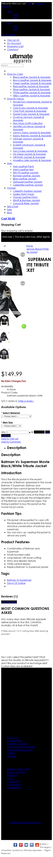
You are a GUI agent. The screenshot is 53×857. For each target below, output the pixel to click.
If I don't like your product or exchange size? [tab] (25, 661)
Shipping (12, 775)
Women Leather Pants (25, 197)
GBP (15, 17)
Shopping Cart (15, 46)
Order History (14, 787)
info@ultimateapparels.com (25, 822)
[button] (30, 432)
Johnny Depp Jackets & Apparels (32, 132)
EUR (15, 14)
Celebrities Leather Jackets (28, 184)
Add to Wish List (9, 438)
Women (11, 187)
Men (9, 163)
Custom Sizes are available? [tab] (16, 666)
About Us (12, 737)
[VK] (26, 845)
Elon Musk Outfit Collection (28, 123)
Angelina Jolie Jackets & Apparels (32, 160)
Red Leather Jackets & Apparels (31, 86)
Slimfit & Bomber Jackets (26, 200)
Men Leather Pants (23, 166)
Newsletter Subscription (20, 749)
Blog (9, 212)
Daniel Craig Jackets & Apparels (31, 114)
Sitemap (11, 756)
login (28, 3)
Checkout (12, 49)
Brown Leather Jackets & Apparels (32, 80)
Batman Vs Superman (19, 579)
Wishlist (11, 753)
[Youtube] (37, 845)
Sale (9, 209)
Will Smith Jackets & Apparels (29, 157)
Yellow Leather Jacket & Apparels (31, 95)
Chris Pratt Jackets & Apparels (29, 110)
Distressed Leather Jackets (27, 181)
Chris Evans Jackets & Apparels (30, 107)
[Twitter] (10, 845)
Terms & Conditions (17, 743)
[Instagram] (32, 845)
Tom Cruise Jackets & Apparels (30, 150)
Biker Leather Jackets (24, 178)
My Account (8, 34)
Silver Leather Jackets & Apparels (31, 89)
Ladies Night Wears (23, 194)
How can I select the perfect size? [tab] (20, 656)
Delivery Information (18, 769)
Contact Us (13, 781)
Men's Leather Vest (23, 169)
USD (9, 11)
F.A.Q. (10, 778)
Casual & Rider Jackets (26, 203)
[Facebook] (15, 845)
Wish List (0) (13, 40)
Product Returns (16, 772)
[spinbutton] (17, 432)
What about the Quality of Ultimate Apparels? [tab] (23, 658)
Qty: (3, 432)
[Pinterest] (21, 845)
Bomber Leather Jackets (26, 175)
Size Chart (12, 206)
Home (29, 245)
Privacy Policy (14, 740)
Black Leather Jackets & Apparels (31, 77)
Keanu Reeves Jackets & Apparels (32, 135)
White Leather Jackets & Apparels (32, 92)
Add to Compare (11, 441)
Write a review (26, 400)
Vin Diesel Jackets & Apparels (29, 154)
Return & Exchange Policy (21, 746)
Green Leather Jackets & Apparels (32, 83)
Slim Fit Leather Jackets (25, 172)
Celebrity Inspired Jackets (27, 191)
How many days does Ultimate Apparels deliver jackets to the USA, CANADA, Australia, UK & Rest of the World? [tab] (23, 622)
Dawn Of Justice (16, 583)
